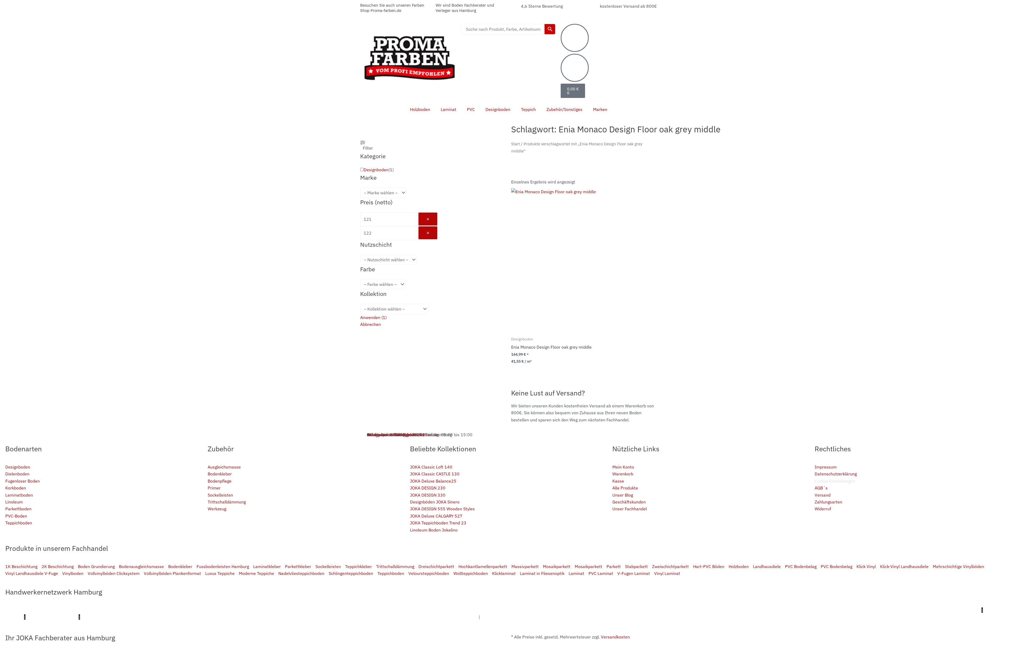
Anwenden (373, 317)
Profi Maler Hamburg (25, 610)
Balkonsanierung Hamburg (368, 617)
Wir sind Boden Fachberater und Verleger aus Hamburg (465, 8)
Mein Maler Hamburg (171, 610)
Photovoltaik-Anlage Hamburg (601, 610)
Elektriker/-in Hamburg (279, 610)
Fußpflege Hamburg (500, 617)
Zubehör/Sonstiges (564, 109)
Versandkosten (615, 637)
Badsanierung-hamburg (240, 617)
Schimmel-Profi (281, 617)
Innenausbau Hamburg (456, 617)
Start (515, 143)
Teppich (528, 109)
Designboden (497, 109)
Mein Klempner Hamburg (72, 610)
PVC (471, 109)
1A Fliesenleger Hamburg (382, 610)
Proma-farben (95, 617)
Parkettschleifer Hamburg (954, 610)
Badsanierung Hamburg (769, 610)
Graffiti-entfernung (412, 617)
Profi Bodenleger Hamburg (123, 610)
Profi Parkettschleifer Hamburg (224, 610)
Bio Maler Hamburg (724, 610)
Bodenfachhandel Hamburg (543, 610)
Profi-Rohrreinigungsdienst (52, 617)
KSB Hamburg (848, 610)
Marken (600, 109)
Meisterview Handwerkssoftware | (896, 610)
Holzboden (420, 109)
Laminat (448, 109)
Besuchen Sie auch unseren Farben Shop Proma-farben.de (392, 8)
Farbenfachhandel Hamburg (487, 610)
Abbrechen (370, 324)
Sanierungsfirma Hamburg (329, 610)
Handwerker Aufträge (319, 617)
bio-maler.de (123, 617)
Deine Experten (200, 617)
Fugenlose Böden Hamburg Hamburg (667, 610)
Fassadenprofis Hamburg (433, 610)
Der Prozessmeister (813, 610)
